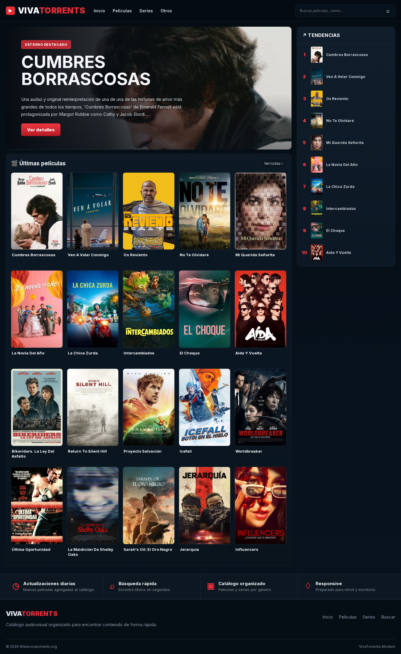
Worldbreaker (248, 451)
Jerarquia (189, 549)
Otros (166, 10)
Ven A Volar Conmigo (88, 254)
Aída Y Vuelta (248, 353)
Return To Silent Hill (87, 451)
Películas (122, 10)
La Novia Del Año (28, 353)
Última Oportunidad (31, 549)
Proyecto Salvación (142, 451)
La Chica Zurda (83, 353)
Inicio (99, 10)
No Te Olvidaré (194, 254)
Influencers (246, 549)
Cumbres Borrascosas (33, 254)
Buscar (388, 617)
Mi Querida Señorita (255, 254)
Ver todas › (273, 163)
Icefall (186, 451)
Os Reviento (135, 254)
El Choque (190, 353)
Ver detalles (41, 130)
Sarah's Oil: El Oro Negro (148, 549)
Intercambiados (139, 353)
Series (146, 10)
